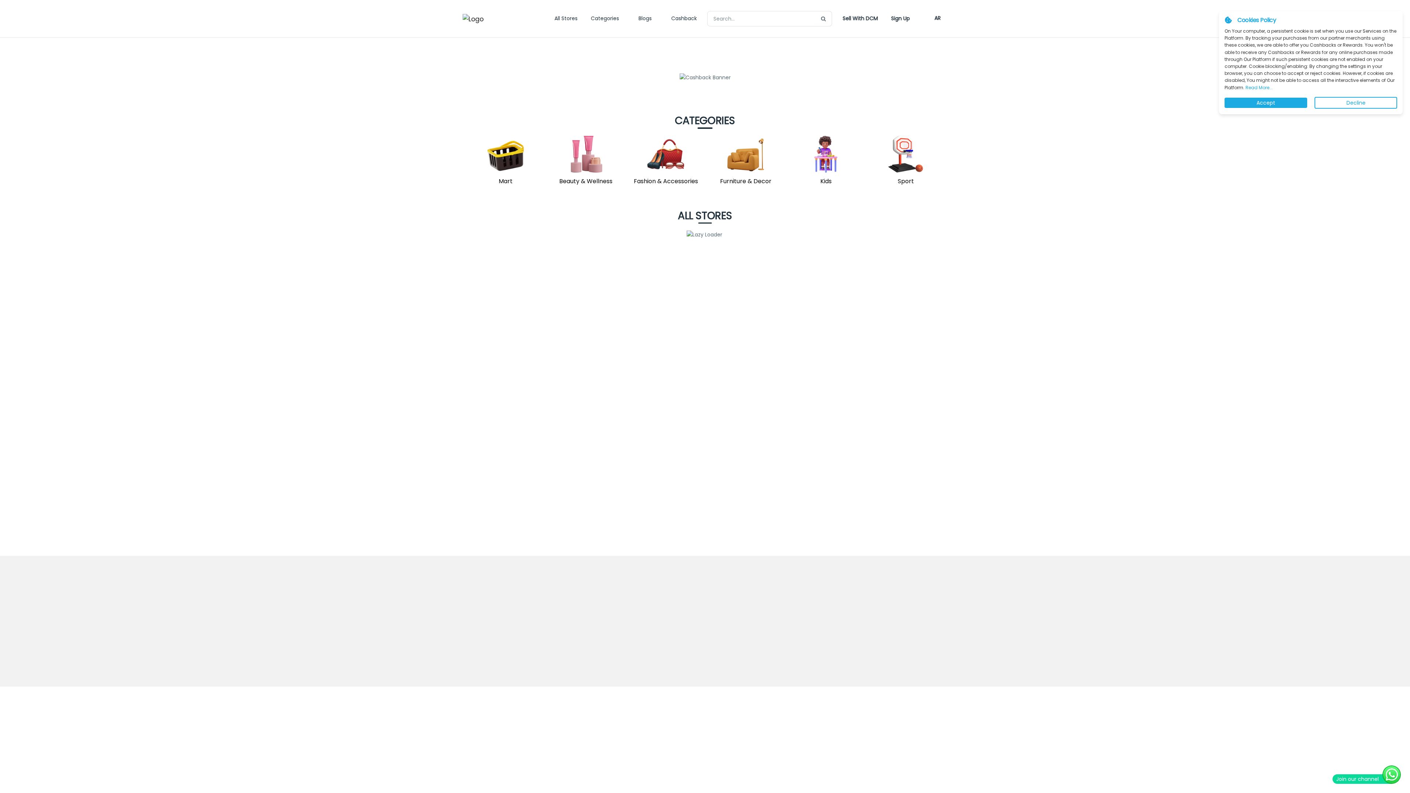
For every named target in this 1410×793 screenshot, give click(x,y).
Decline (1356, 102)
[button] (860, 18)
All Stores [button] (566, 18)
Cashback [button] (684, 18)
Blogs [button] (645, 18)
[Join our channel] (1391, 774)
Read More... (1258, 87)
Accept (1266, 102)
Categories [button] (605, 18)
